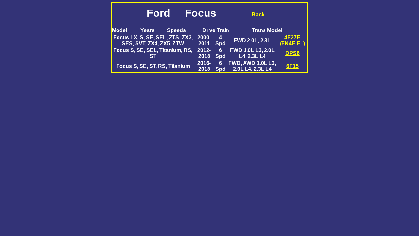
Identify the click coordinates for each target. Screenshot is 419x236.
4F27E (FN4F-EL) (292, 40)
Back (258, 14)
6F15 (292, 66)
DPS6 (292, 53)
